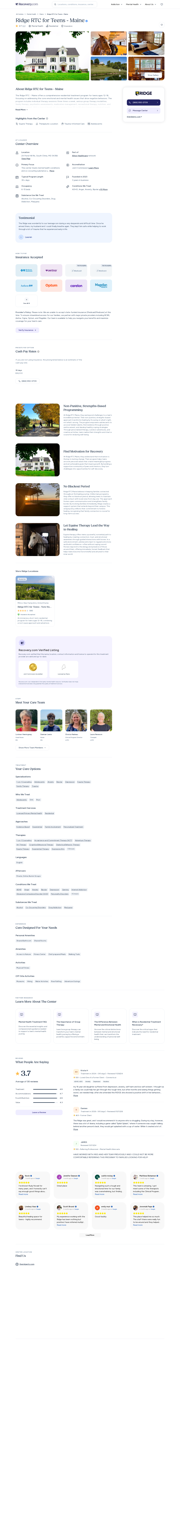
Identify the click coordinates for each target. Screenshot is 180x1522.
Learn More (94, 168)
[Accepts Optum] (51, 285)
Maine (42, 14)
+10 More (103, 189)
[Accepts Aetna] (51, 270)
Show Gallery (153, 75)
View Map (25, 158)
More (52, 171)
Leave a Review (39, 1112)
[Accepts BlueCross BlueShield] (26, 270)
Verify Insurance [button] (25, 330)
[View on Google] (21, 1177)
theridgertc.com (133, 117)
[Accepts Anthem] (26, 285)
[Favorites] (161, 4)
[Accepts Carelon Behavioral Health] (76, 285)
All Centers (19, 14)
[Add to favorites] (161, 24)
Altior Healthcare (80, 156)
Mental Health (31, 14)
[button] (26, 301)
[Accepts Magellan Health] (101, 285)
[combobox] (74, 4)
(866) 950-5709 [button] (29, 381)
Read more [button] (23, 1194)
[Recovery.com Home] (27, 4)
